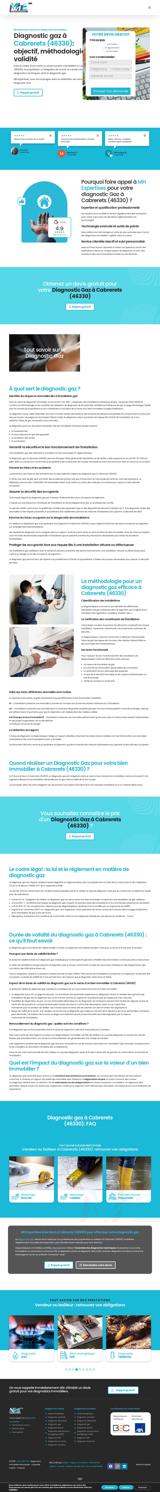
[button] (121, 719)
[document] (80, 746)
